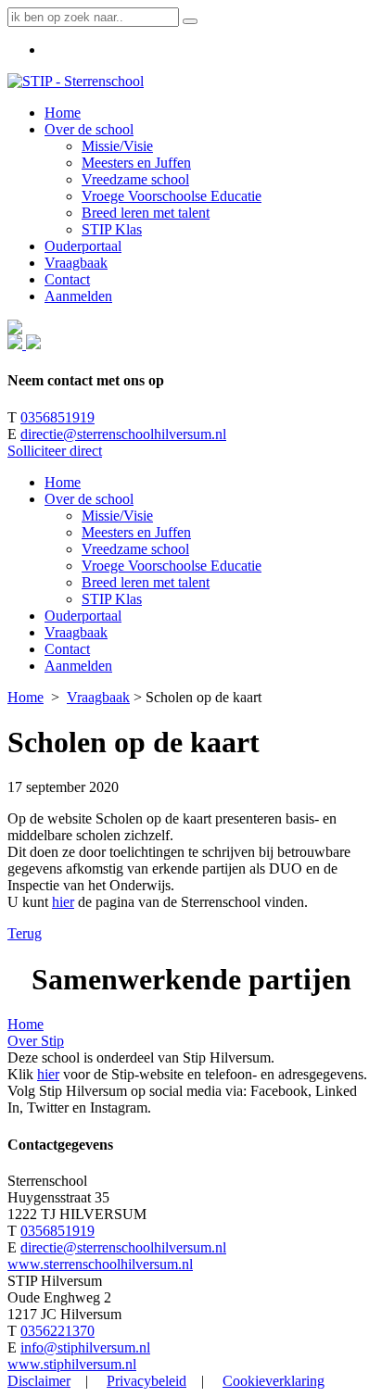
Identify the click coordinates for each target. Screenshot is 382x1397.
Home (63, 482)
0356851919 (57, 417)
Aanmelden (78, 665)
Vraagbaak (76, 632)
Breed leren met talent (146, 582)
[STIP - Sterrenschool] (75, 81)
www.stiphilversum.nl (71, 1364)
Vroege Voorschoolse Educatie (171, 565)
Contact (67, 649)
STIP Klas (112, 599)
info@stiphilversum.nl (85, 1347)
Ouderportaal (83, 615)
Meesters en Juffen (136, 532)
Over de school (89, 499)
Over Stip (35, 1041)
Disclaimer (38, 1381)
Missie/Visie (117, 515)
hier (63, 902)
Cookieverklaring (274, 1381)
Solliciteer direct (54, 451)
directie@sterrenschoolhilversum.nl (123, 434)
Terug (24, 933)
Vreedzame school (135, 549)
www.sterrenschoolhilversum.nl (100, 1264)
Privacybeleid (146, 1381)
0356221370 (57, 1331)
